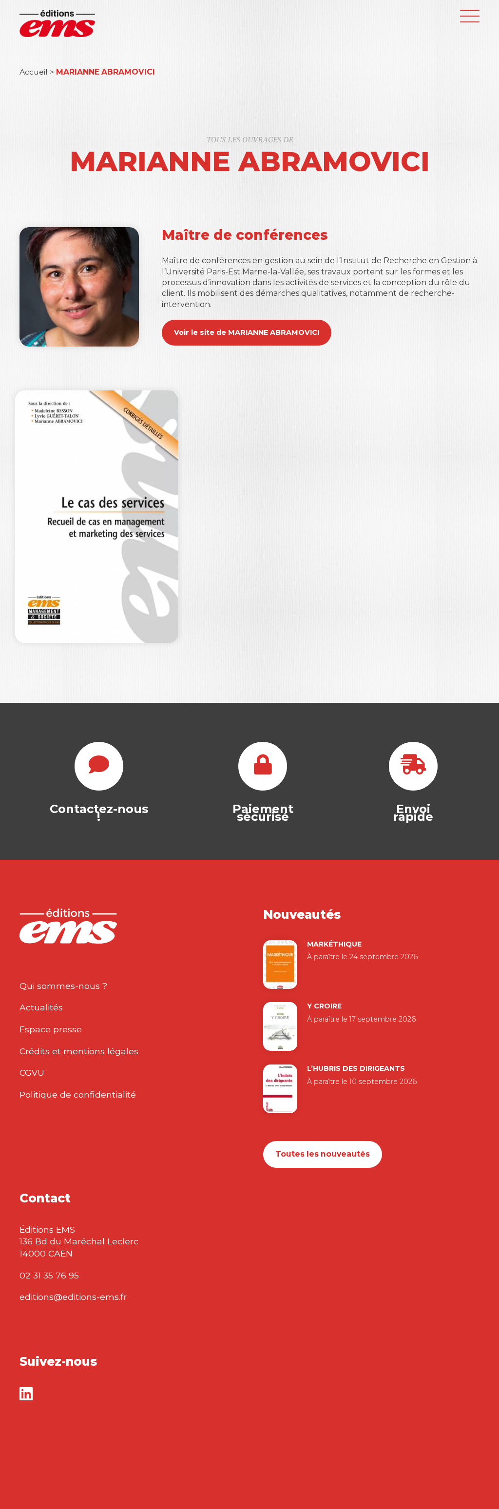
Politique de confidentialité (77, 1094)
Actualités (41, 1007)
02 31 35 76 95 (49, 1275)
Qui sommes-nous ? (63, 986)
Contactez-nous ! (99, 813)
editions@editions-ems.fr (73, 1297)
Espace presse (50, 1029)
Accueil (33, 72)
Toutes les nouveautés (322, 1154)
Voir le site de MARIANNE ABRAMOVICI (246, 332)
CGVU (31, 1072)
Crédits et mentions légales (78, 1051)
